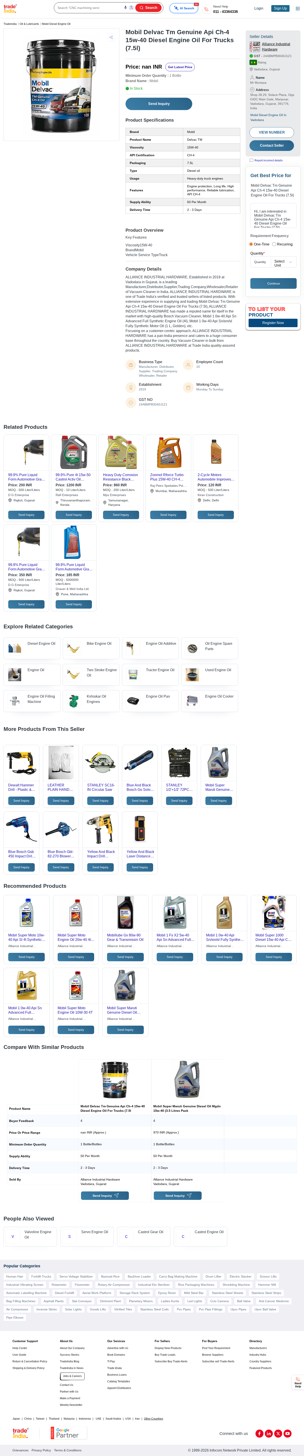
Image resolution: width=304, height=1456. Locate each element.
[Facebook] (259, 1434)
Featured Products (260, 1368)
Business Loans (117, 1374)
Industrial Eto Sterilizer (154, 1284)
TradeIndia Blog (69, 1361)
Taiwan (40, 1418)
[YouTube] (288, 1434)
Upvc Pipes (238, 1309)
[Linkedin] (269, 1434)
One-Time (262, 244)
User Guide (19, 1354)
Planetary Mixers (141, 1301)
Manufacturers (258, 1348)
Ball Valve (244, 1301)
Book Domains (116, 1354)
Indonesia (85, 1418)
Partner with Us (69, 1391)
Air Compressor (17, 1309)
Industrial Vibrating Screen (24, 1284)
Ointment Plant (110, 1301)
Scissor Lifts (268, 1276)
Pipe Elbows (14, 1317)
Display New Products (168, 1348)
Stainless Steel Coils (154, 1309)
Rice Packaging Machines (196, 1284)
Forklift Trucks (41, 1276)
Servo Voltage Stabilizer (76, 1276)
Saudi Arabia (113, 1418)
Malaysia (69, 1418)
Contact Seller (272, 145)
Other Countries (153, 1418)
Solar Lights (73, 1309)
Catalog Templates (118, 1381)
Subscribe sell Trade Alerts (218, 1361)
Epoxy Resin (167, 1293)
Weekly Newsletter (71, 1405)
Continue (273, 283)
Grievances (20, 1450)
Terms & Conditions (67, 1450)
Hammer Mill (267, 1284)
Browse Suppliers (212, 1354)
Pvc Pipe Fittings (210, 1309)
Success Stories (69, 1354)
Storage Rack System (135, 1293)
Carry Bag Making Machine (178, 1276)
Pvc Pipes (184, 1309)
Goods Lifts (98, 1309)
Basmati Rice (110, 1276)
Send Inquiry (159, 104)
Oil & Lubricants (29, 24)
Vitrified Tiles (123, 1309)
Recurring (285, 244)
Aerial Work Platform (96, 1293)
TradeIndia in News (71, 1368)
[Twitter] (278, 1434)
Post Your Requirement (216, 1348)
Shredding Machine (236, 1284)
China (28, 1418)
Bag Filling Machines (20, 1301)
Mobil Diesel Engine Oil (56, 24)
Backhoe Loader (139, 1276)
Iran (137, 1418)
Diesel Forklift (64, 1293)
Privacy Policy (41, 1450)
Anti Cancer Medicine (274, 1301)
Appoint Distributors (119, 1388)
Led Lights (194, 1301)
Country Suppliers (260, 1361)
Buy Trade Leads (165, 1354)
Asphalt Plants (54, 1301)
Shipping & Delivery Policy (28, 1368)
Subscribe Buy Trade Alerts (171, 1361)
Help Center (19, 1348)
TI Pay (111, 1361)
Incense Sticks (46, 1309)
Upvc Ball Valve (265, 1309)
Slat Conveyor (82, 1301)
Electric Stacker (240, 1276)
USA (128, 1418)
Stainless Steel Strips (266, 1293)
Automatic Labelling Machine (26, 1293)
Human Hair (14, 1276)
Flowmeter (82, 1284)
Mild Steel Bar (194, 1293)
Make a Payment (70, 1398)
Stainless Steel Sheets (227, 1293)
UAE (98, 1418)
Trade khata (114, 1368)
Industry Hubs (257, 1354)
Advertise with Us (117, 1348)
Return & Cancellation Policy (29, 1361)
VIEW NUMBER (272, 132)
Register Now (273, 323)
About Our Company (72, 1348)
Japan (16, 1418)
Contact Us (66, 1385)
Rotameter (59, 1284)
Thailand (54, 1418)
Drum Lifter (213, 1276)
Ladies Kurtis (170, 1301)
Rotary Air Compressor (114, 1284)
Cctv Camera (219, 1301)
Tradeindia (10, 24)
